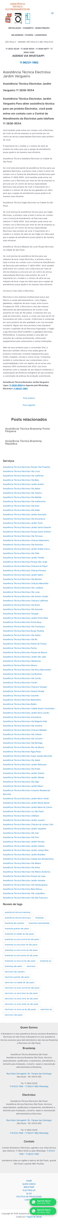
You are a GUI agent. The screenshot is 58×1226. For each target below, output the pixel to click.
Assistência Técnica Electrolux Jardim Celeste (23, 846)
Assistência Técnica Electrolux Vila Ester (21, 506)
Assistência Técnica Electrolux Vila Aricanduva (24, 519)
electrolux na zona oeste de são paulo (21, 1004)
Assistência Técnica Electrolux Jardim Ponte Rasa (25, 618)
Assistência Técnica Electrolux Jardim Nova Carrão (26, 713)
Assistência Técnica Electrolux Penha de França (24, 644)
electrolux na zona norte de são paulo (21, 998)
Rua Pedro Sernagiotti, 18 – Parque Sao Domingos (29, 1073)
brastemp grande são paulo (17, 928)
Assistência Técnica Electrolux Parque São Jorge (25, 562)
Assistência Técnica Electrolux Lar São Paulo (23, 811)
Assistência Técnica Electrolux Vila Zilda (21, 553)
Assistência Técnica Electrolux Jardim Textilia (23, 557)
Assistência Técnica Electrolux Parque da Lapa (24, 876)
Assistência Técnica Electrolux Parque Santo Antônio (27, 532)
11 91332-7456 (16, 1086)
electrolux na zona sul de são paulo (20, 1009)
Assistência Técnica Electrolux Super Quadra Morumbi (27, 756)
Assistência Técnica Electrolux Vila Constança (24, 626)
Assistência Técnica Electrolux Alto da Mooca (23, 747)
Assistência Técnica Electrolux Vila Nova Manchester (27, 670)
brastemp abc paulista (14, 923)
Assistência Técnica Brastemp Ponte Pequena (27, 430)
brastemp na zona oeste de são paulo (21, 955)
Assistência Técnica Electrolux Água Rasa (22, 751)
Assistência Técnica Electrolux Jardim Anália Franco (26, 549)
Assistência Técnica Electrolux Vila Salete (22, 635)
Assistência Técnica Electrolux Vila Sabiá (21, 760)
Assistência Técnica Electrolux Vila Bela (21, 480)
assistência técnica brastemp (17, 912)
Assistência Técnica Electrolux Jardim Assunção (24, 514)
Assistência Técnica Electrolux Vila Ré (20, 639)
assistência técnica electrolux (18, 918)
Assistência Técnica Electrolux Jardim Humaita (24, 880)
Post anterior (29, 398)
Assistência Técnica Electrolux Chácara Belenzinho (26, 540)
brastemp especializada (39, 923)
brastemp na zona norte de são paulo (21, 950)
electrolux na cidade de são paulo (19, 982)
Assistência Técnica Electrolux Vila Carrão (22, 678)
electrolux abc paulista (14, 972)
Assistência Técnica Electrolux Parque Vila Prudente (26, 467)
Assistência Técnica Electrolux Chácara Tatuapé (25, 687)
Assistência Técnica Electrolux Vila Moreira (22, 579)
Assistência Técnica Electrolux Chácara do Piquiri (25, 566)
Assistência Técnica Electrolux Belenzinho (22, 700)
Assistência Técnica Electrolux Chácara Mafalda (25, 730)
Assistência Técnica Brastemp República (23, 442)
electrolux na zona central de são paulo (22, 988)
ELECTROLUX (29, 1190)
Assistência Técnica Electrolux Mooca (20, 665)
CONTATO (29, 1200)
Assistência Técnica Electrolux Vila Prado (21, 769)
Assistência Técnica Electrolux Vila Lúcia (21, 471)
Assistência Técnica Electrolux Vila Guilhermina (24, 501)
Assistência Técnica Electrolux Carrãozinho (22, 674)
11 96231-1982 (29, 62)
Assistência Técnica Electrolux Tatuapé (20, 614)
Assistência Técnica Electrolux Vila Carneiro (23, 738)
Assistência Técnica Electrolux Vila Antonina (23, 544)
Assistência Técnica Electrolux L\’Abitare (21, 816)
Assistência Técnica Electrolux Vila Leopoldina (24, 893)
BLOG (29, 1193)
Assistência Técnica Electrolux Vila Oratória (22, 726)
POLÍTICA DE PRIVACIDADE (29, 1196)
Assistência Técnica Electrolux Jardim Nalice (23, 575)
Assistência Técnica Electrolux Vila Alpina (21, 488)
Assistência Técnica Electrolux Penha (20, 648)
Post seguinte (29, 405)
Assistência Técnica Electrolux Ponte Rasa (22, 622)
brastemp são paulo (13, 966)
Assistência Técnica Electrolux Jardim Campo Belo (26, 850)
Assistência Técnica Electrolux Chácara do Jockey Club (28, 824)
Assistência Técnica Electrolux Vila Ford (21, 837)
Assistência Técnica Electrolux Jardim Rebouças (25, 764)
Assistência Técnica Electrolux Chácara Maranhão (25, 583)
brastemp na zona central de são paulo (22, 939)
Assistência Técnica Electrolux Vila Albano (22, 863)
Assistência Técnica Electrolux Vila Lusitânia (23, 588)
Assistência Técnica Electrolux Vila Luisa (21, 592)
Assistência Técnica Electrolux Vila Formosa (23, 536)
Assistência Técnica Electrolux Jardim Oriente (23, 773)
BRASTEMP (29, 1187)
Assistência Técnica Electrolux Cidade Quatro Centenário (29, 708)
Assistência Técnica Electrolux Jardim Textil (22, 523)
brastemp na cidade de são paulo (19, 934)
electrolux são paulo (14, 1015)
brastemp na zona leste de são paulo (21, 944)
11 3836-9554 (16, 385)
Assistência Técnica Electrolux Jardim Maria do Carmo (27, 807)
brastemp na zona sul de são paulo (20, 961)
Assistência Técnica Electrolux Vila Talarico (22, 493)
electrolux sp (46, 1009)
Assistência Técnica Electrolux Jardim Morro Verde (26, 798)
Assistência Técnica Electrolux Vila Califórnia (23, 476)
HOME (29, 1181)
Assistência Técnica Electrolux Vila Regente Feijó (25, 721)
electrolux (31, 966)
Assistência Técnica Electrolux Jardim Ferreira (23, 842)
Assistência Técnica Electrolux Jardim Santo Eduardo (27, 527)
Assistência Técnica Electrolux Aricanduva (22, 717)
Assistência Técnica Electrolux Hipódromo (22, 661)
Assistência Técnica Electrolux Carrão (20, 682)
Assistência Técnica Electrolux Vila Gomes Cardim (25, 596)
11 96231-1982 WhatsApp (36, 1086)
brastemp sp (45, 961)
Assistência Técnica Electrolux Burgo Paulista (23, 631)
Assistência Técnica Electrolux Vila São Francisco (25, 898)
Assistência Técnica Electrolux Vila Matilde (22, 497)
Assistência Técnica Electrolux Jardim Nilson (23, 786)
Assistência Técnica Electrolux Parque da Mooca (25, 652)
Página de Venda (34, 1217)
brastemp (39, 918)
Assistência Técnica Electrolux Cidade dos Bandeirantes (28, 859)
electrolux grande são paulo (17, 977)
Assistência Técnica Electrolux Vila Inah (21, 833)
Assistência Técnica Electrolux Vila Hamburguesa (25, 885)
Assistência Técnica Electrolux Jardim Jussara (24, 820)
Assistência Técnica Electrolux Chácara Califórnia (25, 600)
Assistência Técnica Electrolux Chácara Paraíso (24, 570)
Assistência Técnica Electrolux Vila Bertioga (22, 743)
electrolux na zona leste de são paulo (21, 993)
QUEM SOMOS (29, 1184)
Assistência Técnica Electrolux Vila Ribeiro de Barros (26, 872)
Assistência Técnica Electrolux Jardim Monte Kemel (26, 803)
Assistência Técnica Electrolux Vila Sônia (21, 867)
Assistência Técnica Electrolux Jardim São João (24, 657)
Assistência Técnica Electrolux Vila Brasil (21, 605)
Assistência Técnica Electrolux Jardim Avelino (23, 484)
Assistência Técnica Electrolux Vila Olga (21, 782)
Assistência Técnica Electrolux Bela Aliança (22, 889)
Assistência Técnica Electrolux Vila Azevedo (23, 609)
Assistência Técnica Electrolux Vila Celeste (22, 734)
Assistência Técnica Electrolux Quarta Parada (23, 691)
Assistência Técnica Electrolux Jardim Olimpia (23, 777)
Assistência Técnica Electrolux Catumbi (21, 695)
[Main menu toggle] (52, 13)
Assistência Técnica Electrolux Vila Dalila (21, 510)
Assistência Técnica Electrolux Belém (20, 704)
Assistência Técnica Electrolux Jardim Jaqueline (24, 829)
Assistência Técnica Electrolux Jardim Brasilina (24, 854)
